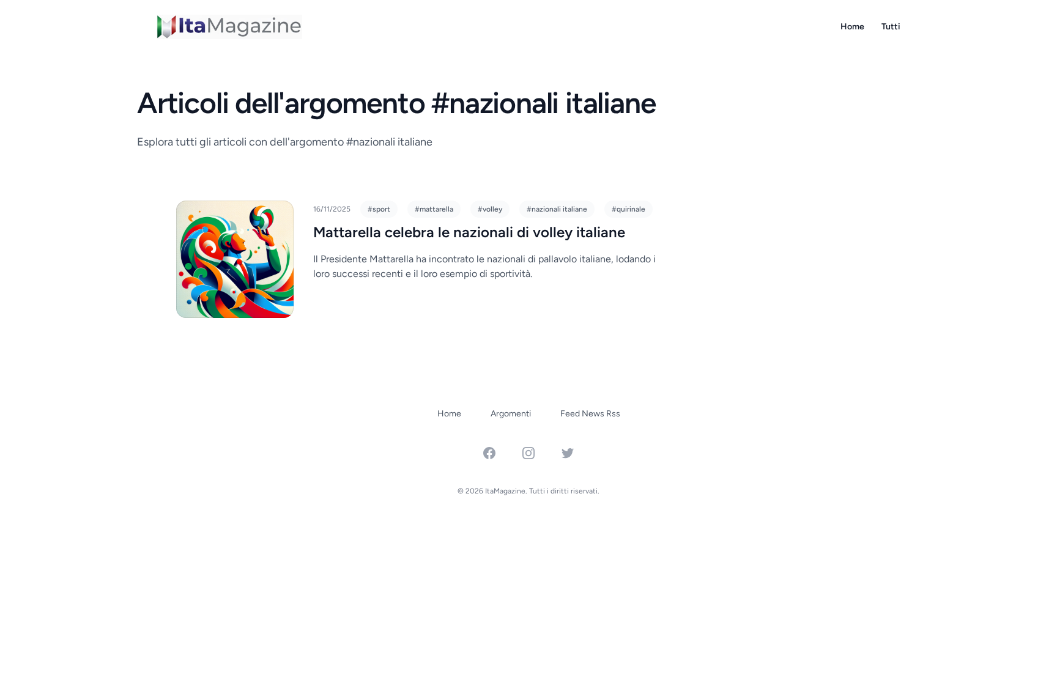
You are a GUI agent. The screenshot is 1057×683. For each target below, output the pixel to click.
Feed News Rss (590, 413)
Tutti (890, 26)
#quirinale (628, 209)
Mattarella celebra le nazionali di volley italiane (469, 232)
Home (852, 26)
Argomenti (511, 413)
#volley (490, 209)
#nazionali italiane (557, 209)
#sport (379, 209)
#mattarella (434, 209)
